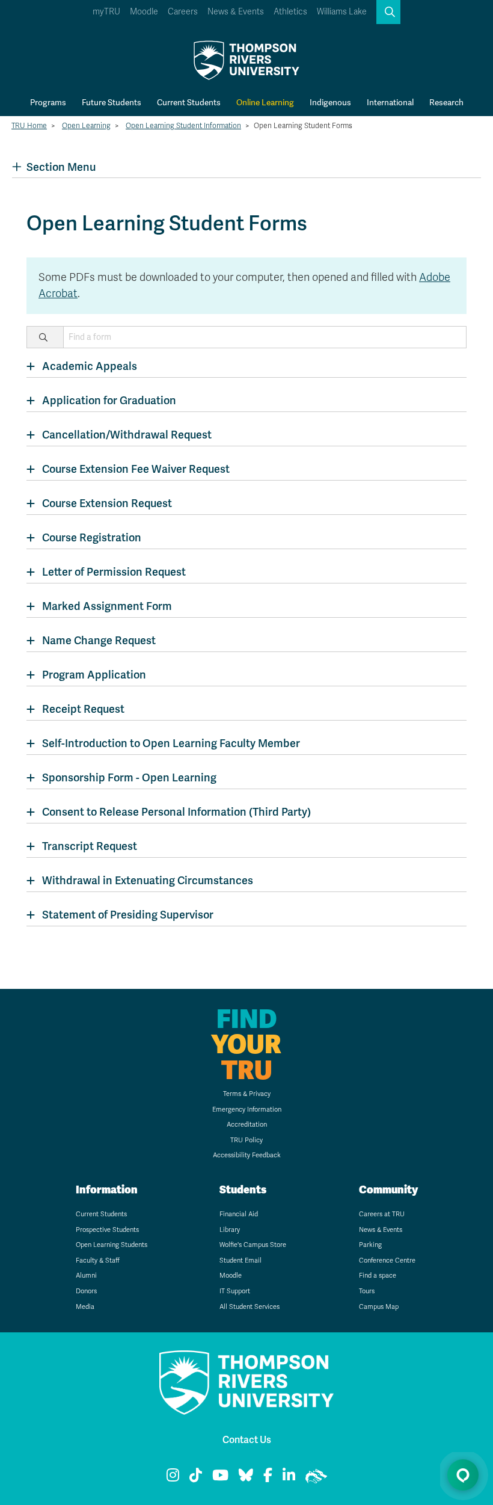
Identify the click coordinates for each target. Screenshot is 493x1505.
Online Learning (265, 102)
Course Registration (91, 537)
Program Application (94, 675)
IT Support (234, 1291)
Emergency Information (246, 1109)
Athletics (290, 12)
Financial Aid (238, 1214)
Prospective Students (107, 1230)
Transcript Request (89, 846)
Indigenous (330, 102)
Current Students (189, 102)
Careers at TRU (382, 1214)
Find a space (377, 1275)
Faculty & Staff (98, 1260)
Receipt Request (83, 709)
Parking (370, 1245)
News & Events (235, 12)
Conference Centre (387, 1260)
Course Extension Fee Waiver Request (136, 469)
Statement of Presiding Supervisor (127, 915)
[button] (388, 12)
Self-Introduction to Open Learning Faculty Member (171, 743)
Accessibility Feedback (247, 1155)
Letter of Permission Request (114, 572)
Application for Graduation (109, 400)
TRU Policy (246, 1140)
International (390, 102)
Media (85, 1307)
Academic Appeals (89, 366)
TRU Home (29, 126)
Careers (183, 12)
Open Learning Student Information (183, 126)
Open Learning (86, 126)
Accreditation (247, 1124)
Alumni (86, 1275)
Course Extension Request (107, 503)
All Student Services (249, 1307)
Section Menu (61, 167)
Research (446, 102)
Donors (86, 1291)
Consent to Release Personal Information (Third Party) (176, 812)
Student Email (240, 1260)
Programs (48, 102)
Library (229, 1230)
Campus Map (379, 1307)
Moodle (144, 12)
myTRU (106, 12)
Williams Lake (342, 12)
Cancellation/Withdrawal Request (127, 435)
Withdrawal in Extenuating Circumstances (147, 880)
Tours (367, 1291)
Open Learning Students (111, 1245)
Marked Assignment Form (107, 606)
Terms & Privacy (247, 1094)
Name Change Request (99, 640)
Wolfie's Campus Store (252, 1245)
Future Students (111, 102)
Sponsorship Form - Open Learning (129, 777)
